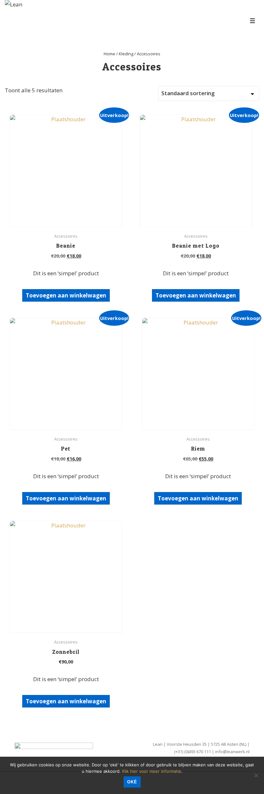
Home (109, 54)
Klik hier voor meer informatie (151, 771)
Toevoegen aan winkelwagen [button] (66, 295)
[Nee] (256, 775)
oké (132, 782)
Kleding (126, 54)
